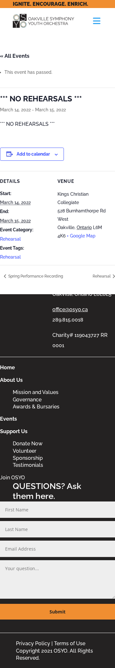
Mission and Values (35, 392)
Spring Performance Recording (35, 276)
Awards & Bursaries (36, 407)
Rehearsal (10, 239)
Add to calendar (33, 154)
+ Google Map (81, 235)
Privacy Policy (33, 643)
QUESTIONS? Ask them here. (47, 491)
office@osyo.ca (70, 309)
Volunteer (24, 451)
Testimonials (28, 465)
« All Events (14, 56)
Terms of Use (69, 643)
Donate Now (27, 444)
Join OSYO (12, 478)
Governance (27, 400)
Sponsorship (28, 458)
